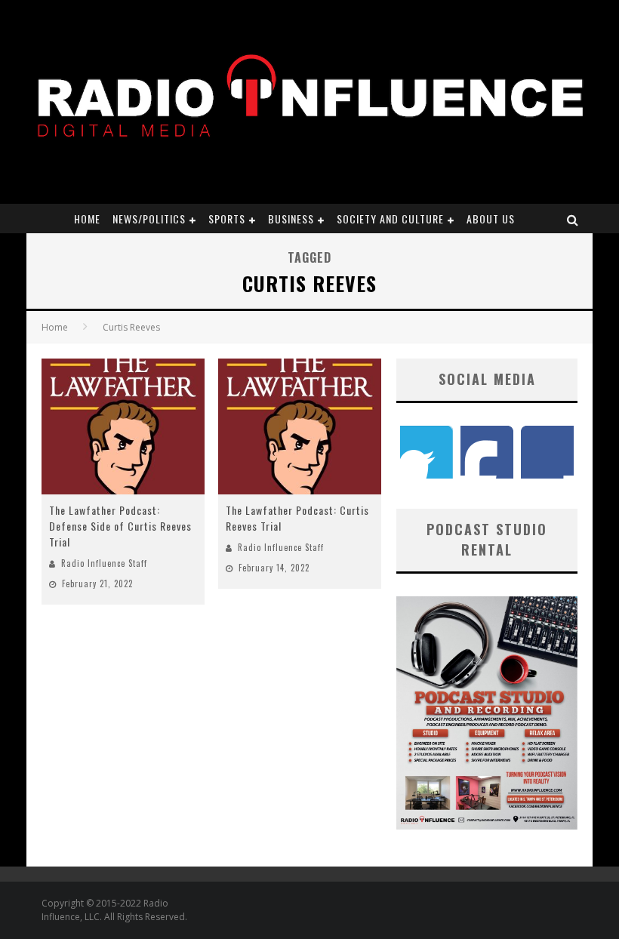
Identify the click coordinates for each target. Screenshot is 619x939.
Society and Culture (390, 218)
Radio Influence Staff (104, 563)
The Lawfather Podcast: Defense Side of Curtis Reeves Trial (120, 526)
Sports (226, 218)
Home (87, 218)
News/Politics (149, 218)
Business (291, 218)
